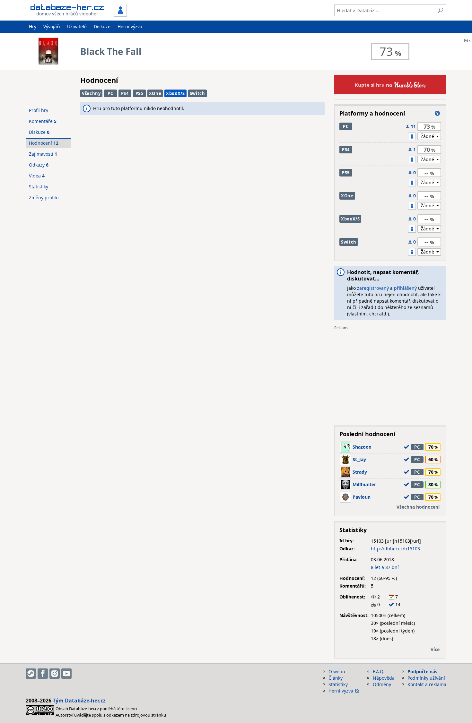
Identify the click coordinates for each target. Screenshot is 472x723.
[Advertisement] (390, 375)
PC (110, 93)
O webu (336, 671)
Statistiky (38, 187)
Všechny (91, 93)
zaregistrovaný (373, 288)
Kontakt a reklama (426, 684)
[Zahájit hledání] (440, 10)
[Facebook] (43, 673)
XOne (155, 93)
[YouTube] (66, 673)
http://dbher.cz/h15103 (395, 549)
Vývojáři (51, 26)
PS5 (139, 93)
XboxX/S (175, 93)
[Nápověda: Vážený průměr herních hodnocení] (437, 113)
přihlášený (405, 288)
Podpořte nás (422, 671)
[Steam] (31, 673)
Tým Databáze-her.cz (79, 700)
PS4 (125, 93)
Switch (197, 93)
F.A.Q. (378, 671)
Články (335, 678)
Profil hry (38, 110)
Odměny (382, 684)
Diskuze (102, 26)
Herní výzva (130, 26)
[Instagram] (54, 673)
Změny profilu (44, 197)
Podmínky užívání (426, 678)
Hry (32, 26)
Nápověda (384, 678)
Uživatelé (77, 26)
